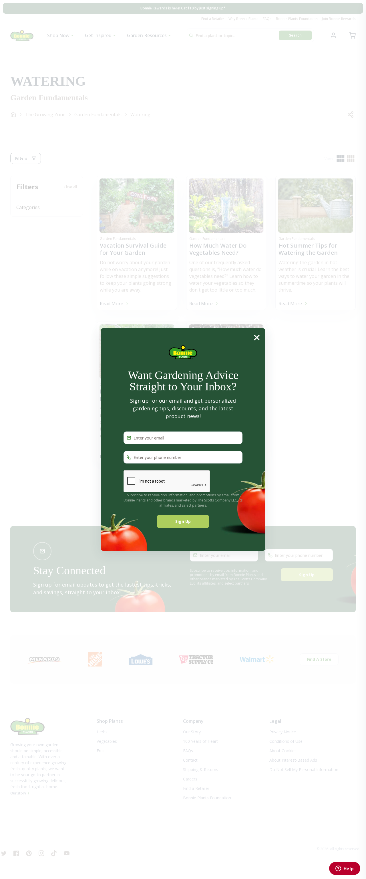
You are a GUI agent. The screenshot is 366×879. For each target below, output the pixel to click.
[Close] (257, 337)
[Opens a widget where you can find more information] (344, 869)
